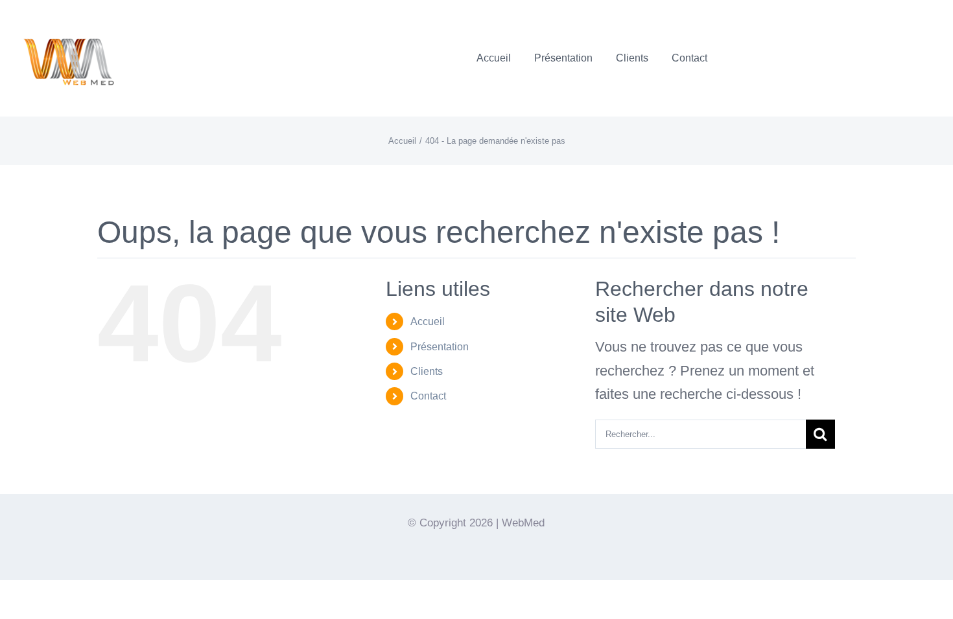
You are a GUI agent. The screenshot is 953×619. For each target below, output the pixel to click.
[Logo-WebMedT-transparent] (68, 16)
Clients (426, 371)
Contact (428, 395)
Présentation (439, 346)
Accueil (427, 321)
